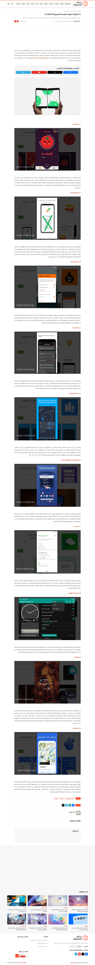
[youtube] (39, 72)
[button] (73, 805)
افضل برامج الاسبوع (68, 11)
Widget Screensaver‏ (74, 593)
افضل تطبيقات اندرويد (40, 58)
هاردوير (18, 4)
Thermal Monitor (75, 262)
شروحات (65, 907)
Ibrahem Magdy (22, 963)
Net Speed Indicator (74, 393)
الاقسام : (86, 946)
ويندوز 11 (57, 4)
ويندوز (62, 4)
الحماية (46, 4)
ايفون (28, 4)
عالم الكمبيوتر (74, 963)
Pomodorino (76, 124)
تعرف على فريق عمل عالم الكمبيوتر (38, 940)
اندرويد (32, 4)
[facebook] (70, 72)
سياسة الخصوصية (42, 946)
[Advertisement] (47, 38)
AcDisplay (76, 657)
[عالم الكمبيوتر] (80, 3)
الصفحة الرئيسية (77, 11)
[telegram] (23, 72)
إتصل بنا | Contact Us (41, 943)
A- (15, 21)
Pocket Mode (75, 328)
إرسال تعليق (75, 831)
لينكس (41, 4)
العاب (37, 4)
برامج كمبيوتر (67, 4)
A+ (17, 21)
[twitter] (54, 72)
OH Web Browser (74, 193)
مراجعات (23, 4)
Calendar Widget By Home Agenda (70, 460)
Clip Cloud (76, 526)
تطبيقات (56, 798)
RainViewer (76, 728)
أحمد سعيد (75, 21)
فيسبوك (51, 4)
